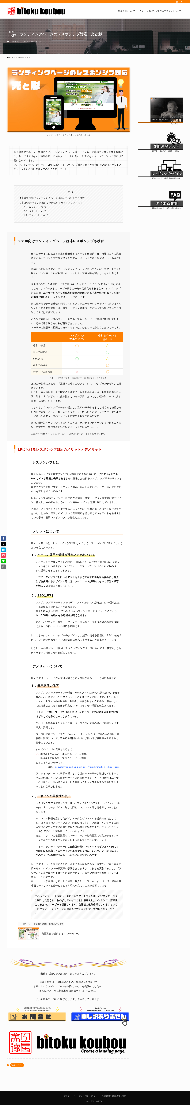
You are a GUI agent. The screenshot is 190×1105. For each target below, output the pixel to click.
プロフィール (70, 1095)
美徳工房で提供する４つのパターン (61, 933)
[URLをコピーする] (3, 566)
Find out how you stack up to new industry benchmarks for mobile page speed (87, 767)
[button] (3, 538)
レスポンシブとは (37, 207)
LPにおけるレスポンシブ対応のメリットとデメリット (53, 202)
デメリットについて (38, 215)
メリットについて (37, 210)
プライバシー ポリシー (89, 1095)
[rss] (177, 1)
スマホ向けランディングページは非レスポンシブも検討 (54, 198)
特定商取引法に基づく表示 (114, 1095)
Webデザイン (16, 41)
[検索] (181, 1)
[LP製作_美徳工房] (36, 11)
